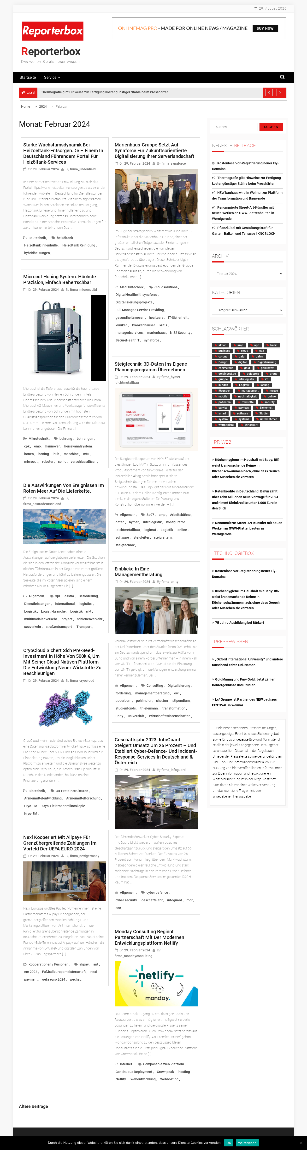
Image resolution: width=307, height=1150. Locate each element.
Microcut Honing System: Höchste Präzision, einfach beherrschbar (59, 279)
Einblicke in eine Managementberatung (138, 571)
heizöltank (65, 238)
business (224, 350)
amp (162, 515)
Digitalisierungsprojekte (134, 302)
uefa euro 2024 (53, 979)
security (270, 402)
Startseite (28, 77)
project (67, 619)
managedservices (129, 333)
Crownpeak (165, 1072)
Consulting (155, 685)
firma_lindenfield (83, 169)
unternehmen (268, 419)
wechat (75, 979)
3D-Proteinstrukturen (72, 791)
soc (118, 908)
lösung (264, 385)
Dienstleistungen (37, 604)
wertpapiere (226, 425)
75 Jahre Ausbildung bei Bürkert (239, 623)
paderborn (123, 701)
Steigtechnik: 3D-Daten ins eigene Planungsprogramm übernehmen (151, 367)
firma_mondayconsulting (133, 956)
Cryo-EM (30, 806)
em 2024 (30, 972)
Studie (263, 413)
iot (266, 379)
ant (95, 964)
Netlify (121, 1079)
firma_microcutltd (83, 289)
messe (274, 390)
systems (244, 419)
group (273, 373)
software (122, 537)
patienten (224, 402)
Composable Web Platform (163, 1064)
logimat (150, 530)
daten (120, 522)
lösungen (224, 390)
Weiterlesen (247, 1143)
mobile (222, 396)
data (242, 356)
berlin (273, 345)
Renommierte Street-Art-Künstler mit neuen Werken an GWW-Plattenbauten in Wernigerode (243, 213)
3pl (57, 596)
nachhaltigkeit (247, 396)
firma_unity (169, 582)
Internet (126, 1064)
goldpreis (253, 373)
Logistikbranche (53, 611)
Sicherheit (266, 407)
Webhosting (169, 1079)
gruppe (223, 379)
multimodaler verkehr (40, 619)
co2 (261, 350)
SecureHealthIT (128, 340)
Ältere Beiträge (33, 1106)
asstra (69, 596)
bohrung (65, 439)
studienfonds (126, 708)
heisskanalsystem (78, 446)
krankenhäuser (143, 325)
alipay (84, 964)
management (250, 390)
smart (222, 413)
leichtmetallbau (128, 530)
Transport (84, 627)
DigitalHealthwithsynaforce (137, 294)
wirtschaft (251, 425)
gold (247, 368)
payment (31, 979)
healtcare (156, 317)
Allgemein (36, 596)
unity (119, 716)
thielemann (149, 708)
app (256, 345)
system (223, 419)
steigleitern (163, 537)
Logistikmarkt (80, 611)
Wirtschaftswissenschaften (169, 716)
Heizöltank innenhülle (41, 245)
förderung (123, 693)
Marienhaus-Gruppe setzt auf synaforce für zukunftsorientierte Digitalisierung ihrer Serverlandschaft (154, 150)
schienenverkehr (89, 619)
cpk (27, 446)
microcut (31, 461)
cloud (244, 350)
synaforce (151, 340)
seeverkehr (32, 627)
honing (43, 454)
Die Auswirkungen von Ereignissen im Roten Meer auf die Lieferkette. (63, 488)
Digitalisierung (179, 685)
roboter (47, 461)
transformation (173, 708)
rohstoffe (248, 402)
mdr (190, 900)
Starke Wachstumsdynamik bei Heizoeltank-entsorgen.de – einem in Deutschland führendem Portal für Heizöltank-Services (63, 153)
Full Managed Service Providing (140, 310)
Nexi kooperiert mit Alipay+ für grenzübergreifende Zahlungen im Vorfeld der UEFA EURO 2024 (59, 843)
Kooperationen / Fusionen (48, 964)
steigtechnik (125, 545)
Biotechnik (37, 791)
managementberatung (152, 693)
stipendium (181, 701)
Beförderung (88, 596)
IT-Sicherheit (178, 317)
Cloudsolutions (165, 287)
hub (56, 454)
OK (228, 1143)
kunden (223, 385)
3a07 (150, 515)
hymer (134, 522)
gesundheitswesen (130, 317)
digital (242, 362)
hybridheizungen (37, 253)
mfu (86, 454)
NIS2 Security (180, 333)
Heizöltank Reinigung (78, 245)
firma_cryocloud (82, 680)
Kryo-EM (30, 813)
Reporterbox (51, 51)
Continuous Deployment (134, 1072)
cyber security (126, 900)
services (243, 407)
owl (176, 693)
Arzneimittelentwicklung (43, 798)
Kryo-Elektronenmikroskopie (63, 806)
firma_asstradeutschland (42, 504)
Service (50, 77)
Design (222, 362)
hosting (184, 1072)
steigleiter (141, 537)
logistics (85, 604)
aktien (222, 345)
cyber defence (157, 892)
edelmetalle (225, 368)
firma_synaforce (173, 163)
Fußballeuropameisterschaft (64, 972)
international (65, 604)
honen (29, 454)
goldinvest (267, 368)
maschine (71, 454)
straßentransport (59, 627)
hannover (52, 446)
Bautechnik (37, 238)
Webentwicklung (143, 1079)
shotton (162, 701)
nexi (93, 972)
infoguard (174, 900)
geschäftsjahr (152, 900)
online (182, 530)
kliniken (122, 325)
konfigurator (175, 522)
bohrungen (85, 439)
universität (136, 716)
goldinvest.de (227, 373)
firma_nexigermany (84, 856)
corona (223, 356)
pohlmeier (144, 701)
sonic (62, 461)
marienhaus (156, 333)
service (222, 407)
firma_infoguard (173, 770)
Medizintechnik (131, 287)
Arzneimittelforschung (83, 798)
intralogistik (152, 522)
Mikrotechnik (38, 439)
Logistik (30, 611)
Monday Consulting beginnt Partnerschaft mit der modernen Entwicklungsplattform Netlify (149, 937)
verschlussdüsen (83, 461)
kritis (163, 325)
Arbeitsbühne (180, 515)
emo (37, 446)
